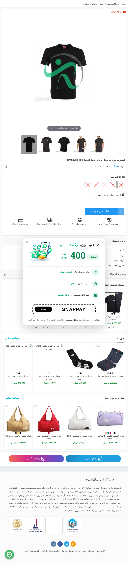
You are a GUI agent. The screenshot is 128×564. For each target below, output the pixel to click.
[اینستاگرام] (53, 544)
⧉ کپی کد (43, 309)
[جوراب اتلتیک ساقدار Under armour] (48, 358)
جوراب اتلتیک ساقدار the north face (80, 377)
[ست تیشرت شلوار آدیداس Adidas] (113, 302)
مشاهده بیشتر (12, 338)
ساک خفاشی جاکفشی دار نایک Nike (49, 437)
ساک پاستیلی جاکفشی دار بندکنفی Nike (110, 437)
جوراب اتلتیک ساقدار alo (18, 376)
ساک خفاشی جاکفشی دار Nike (79, 436)
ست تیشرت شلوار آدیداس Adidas (113, 318)
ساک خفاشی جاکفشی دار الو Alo (18, 436)
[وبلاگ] (73, 544)
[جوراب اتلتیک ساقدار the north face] (79, 358)
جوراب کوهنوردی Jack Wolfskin (110, 376)
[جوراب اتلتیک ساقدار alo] (18, 358)
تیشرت (98, 166)
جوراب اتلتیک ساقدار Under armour (49, 377)
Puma (116, 166)
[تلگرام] (66, 544)
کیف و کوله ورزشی (114, 398)
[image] (29, 144)
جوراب (120, 338)
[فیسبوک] (60, 544)
